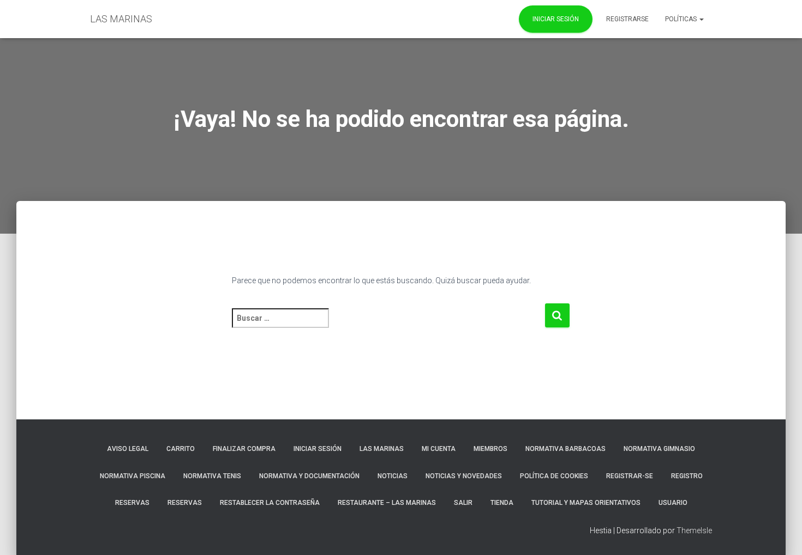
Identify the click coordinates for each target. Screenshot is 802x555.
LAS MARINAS (382, 449)
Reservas (184, 503)
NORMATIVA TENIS (212, 476)
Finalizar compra (244, 449)
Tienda (501, 503)
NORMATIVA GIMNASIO (659, 449)
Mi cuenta (439, 449)
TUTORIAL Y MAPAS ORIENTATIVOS (586, 503)
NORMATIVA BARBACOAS (565, 449)
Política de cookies (554, 476)
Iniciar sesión (318, 449)
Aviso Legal (127, 449)
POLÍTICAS (681, 19)
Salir (463, 503)
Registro (687, 476)
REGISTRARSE (627, 19)
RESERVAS (132, 503)
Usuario (673, 503)
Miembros (490, 449)
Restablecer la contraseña (270, 503)
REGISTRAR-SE (629, 476)
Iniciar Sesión (555, 19)
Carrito (180, 449)
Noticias (393, 476)
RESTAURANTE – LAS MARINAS (387, 503)
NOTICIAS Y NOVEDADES (464, 476)
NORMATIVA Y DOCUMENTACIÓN (309, 476)
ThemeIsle (694, 530)
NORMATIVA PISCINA (132, 476)
